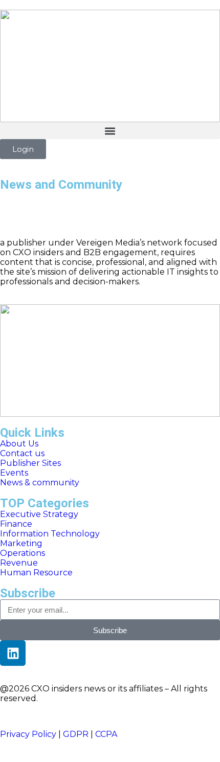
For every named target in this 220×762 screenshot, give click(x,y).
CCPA (106, 734)
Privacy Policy (28, 734)
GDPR (76, 734)
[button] (110, 130)
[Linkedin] (13, 653)
